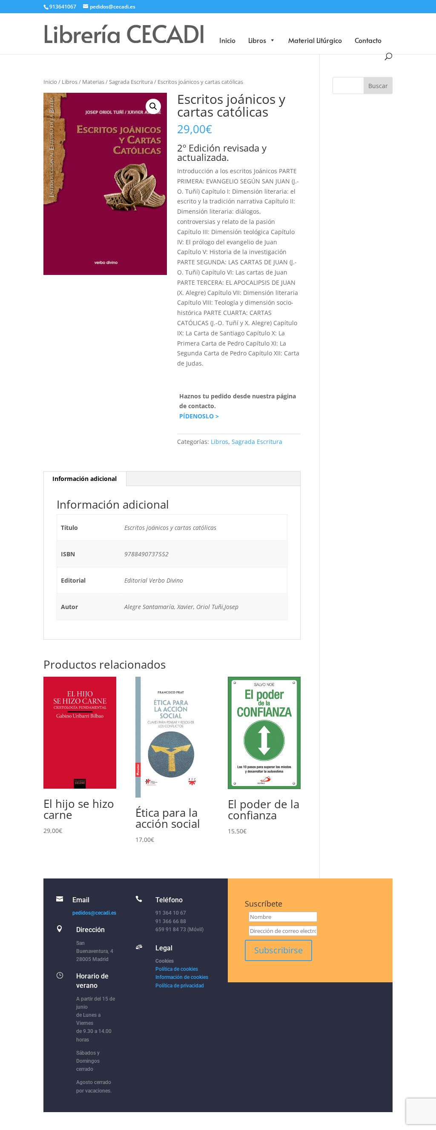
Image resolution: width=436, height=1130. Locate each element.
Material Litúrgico (315, 40)
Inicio (227, 40)
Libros (257, 40)
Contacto (368, 40)
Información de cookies (181, 977)
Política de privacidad (179, 986)
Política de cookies (176, 969)
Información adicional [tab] (84, 479)
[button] (153, 106)
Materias (93, 82)
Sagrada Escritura (131, 82)
